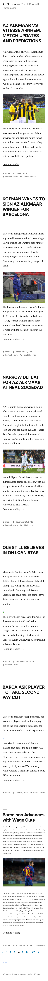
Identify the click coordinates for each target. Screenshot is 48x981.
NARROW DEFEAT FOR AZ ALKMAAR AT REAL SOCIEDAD (23, 382)
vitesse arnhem (29, 177)
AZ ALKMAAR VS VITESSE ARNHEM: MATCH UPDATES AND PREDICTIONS (22, 33)
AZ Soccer (9, 4)
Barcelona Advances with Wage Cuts (24, 817)
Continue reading (13, 164)
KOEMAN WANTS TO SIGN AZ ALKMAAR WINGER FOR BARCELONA (24, 206)
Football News (11, 177)
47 (33, 952)
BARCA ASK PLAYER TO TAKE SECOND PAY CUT (24, 692)
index (7, 173)
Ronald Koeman (29, 355)
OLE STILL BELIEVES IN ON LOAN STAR (23, 550)
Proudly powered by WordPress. (26, 974)
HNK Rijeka (28, 525)
